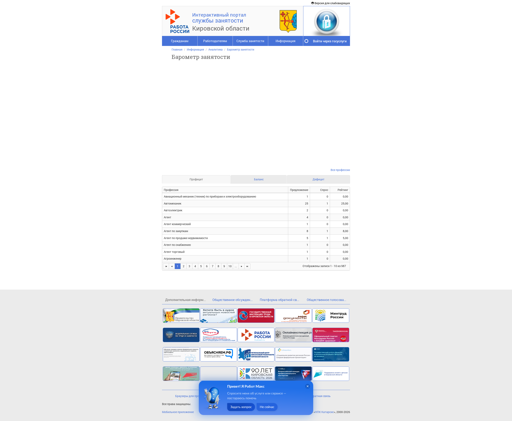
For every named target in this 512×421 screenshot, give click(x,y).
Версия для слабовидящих (332, 3)
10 (230, 266)
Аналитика (215, 49)
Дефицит (318, 179)
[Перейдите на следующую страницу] (241, 266)
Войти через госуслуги (330, 41)
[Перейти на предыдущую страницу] (172, 266)
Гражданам (179, 41)
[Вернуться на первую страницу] (166, 266)
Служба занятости (250, 41)
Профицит (196, 179)
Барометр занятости (240, 49)
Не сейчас (267, 407)
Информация (285, 41)
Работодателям (215, 41)
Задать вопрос (241, 407)
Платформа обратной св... (279, 300)
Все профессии (340, 170)
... (236, 266)
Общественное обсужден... (232, 300)
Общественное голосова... (326, 300)
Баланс (259, 179)
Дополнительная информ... (185, 300)
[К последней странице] (247, 266)
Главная (177, 49)
